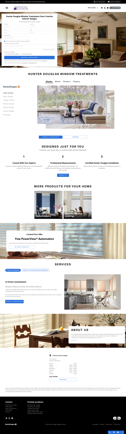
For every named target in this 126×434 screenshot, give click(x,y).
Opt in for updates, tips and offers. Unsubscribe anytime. (18, 41)
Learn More (75, 137)
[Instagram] (108, 8)
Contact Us (63, 175)
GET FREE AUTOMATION (22, 247)
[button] (6, 7)
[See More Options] (122, 432)
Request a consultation (14, 301)
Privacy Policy (25, 62)
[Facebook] (102, 8)
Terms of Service (32, 62)
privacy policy (44, 60)
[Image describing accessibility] (117, 418)
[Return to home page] (32, 8)
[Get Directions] (114, 432)
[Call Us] (110, 432)
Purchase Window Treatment (12, 54)
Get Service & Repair (27, 54)
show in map (63, 379)
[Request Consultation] (118, 432)
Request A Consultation (50, 137)
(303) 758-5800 (53, 376)
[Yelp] (105, 8)
